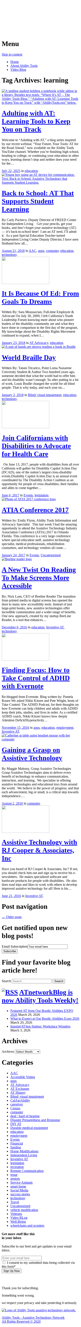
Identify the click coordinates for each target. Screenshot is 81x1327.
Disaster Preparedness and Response (35, 1120)
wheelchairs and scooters (27, 1225)
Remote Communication (27, 1171)
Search (6, 981)
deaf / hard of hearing (25, 1116)
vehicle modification (24, 1210)
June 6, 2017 (10, 495)
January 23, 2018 (13, 343)
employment (64, 727)
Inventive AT (55, 627)
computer (52, 251)
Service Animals (21, 1182)
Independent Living (23, 1155)
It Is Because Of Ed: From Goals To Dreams (40, 297)
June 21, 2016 (11, 896)
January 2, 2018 (13, 395)
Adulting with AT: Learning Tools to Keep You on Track (36, 121)
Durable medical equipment (29, 1128)
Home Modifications (24, 1151)
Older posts (12, 917)
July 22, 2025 (11, 171)
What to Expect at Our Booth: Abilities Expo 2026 (44, 1018)
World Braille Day (29, 357)
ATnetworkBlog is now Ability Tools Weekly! (40, 996)
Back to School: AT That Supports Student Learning (38, 201)
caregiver (16, 1104)
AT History (18, 1092)
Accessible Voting (22, 1077)
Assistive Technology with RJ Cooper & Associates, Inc (39, 850)
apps (41, 251)
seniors (15, 1178)
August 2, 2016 (12, 803)
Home (14, 62)
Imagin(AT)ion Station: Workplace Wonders (40, 1026)
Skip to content (12, 54)
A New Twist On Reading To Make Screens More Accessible (39, 578)
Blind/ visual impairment (44, 395)
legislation (41, 495)
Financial (16, 1143)
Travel (14, 1202)
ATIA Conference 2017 (35, 510)
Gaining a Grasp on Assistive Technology (32, 754)
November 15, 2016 (15, 727)
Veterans (16, 1214)
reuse (13, 1175)
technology (9, 254)
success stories (20, 1194)
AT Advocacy (38, 343)
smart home (18, 1186)
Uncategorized (50, 555)
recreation (17, 1167)
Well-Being (18, 1221)
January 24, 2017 (13, 555)
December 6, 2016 (14, 627)
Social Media (19, 1190)
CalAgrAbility (20, 1100)
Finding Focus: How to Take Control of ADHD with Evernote (36, 678)
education (31, 171)
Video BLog (18, 1218)
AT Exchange (19, 1089)
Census (15, 1108)
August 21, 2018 (13, 251)
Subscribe (9, 951)
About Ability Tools (24, 66)
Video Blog (18, 69)
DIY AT (15, 1124)
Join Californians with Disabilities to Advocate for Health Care (36, 446)
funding (15, 1147)
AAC (32, 251)
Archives (8, 1051)
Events (28, 495)
